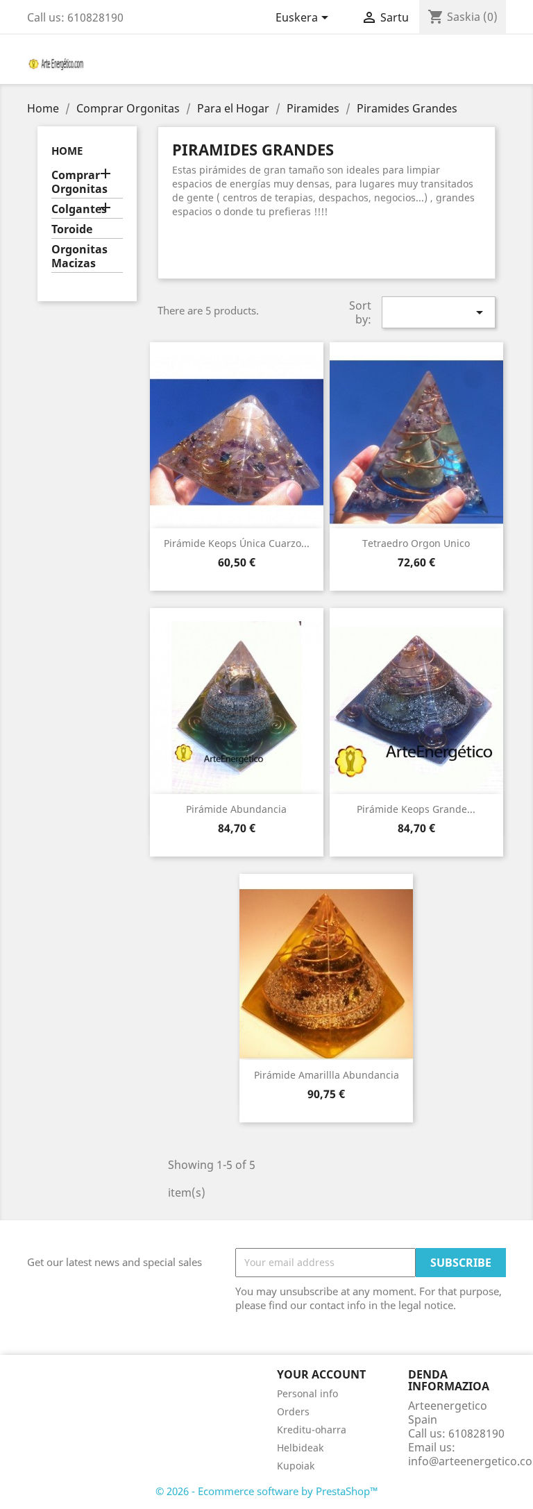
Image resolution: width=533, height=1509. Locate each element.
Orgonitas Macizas (79, 256)
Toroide (71, 229)
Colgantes (79, 209)
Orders (293, 1411)
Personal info (307, 1393)
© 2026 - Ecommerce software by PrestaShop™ (266, 1491)
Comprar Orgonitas (79, 182)
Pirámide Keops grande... (416, 809)
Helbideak (300, 1447)
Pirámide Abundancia (236, 809)
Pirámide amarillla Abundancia (326, 1074)
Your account (321, 1374)
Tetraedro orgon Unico (416, 543)
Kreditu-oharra (311, 1429)
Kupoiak (295, 1465)
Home (67, 151)
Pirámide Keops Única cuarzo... (237, 543)
